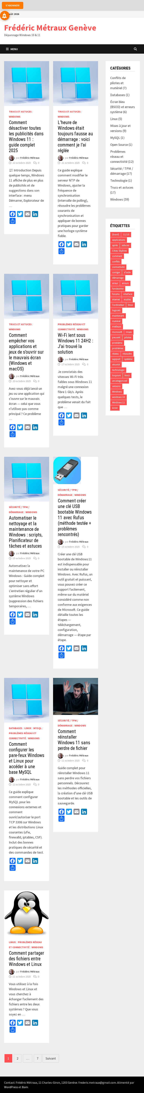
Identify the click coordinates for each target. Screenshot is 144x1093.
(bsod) (115, 234)
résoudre (127, 353)
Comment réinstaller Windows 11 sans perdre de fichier (74, 740)
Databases (15, 728)
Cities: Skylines (119, 250)
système (128, 359)
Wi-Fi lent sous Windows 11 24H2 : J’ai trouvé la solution (75, 343)
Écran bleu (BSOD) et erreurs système (122, 107)
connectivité (118, 267)
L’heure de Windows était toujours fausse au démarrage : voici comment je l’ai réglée (75, 136)
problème (117, 342)
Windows (14, 116)
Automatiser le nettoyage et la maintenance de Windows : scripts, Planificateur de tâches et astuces (25, 532)
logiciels (116, 310)
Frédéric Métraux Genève (50, 27)
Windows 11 (118, 402)
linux (130, 305)
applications (118, 239)
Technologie (119, 180)
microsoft (117, 332)
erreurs (125, 283)
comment (117, 256)
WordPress (11, 1087)
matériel (116, 321)
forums (115, 294)
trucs (127, 375)
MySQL (37, 728)
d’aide (127, 272)
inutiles (127, 299)
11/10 (126, 234)
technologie (118, 370)
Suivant (51, 1058)
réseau (115, 353)
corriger (116, 272)
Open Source (119, 144)
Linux (27, 728)
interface (127, 294)
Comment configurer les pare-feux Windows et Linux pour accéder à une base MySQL (26, 758)
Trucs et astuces (20, 111)
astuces (125, 245)
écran (115, 408)
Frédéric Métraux (29, 157)
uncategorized (119, 380)
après (115, 245)
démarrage (117, 277)
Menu (14, 49)
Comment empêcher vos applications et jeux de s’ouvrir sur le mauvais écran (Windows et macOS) (26, 352)
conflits (116, 261)
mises (129, 332)
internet (116, 299)
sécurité (116, 364)
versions (116, 386)
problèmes (117, 348)
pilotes (127, 337)
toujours (116, 375)
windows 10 (118, 397)
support (116, 359)
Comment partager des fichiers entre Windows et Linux (26, 958)
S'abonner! (13, 5)
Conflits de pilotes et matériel (118, 83)
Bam (25, 1087)
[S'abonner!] (4, 15)
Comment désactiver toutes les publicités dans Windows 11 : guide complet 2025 (26, 136)
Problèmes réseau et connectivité (119, 156)
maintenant (118, 315)
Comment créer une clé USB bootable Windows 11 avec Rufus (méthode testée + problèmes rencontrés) (75, 517)
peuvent (116, 337)
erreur (115, 283)
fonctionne (117, 288)
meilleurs (116, 326)
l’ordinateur (118, 305)
